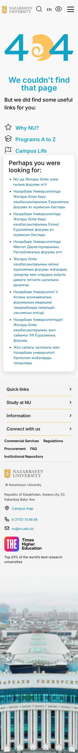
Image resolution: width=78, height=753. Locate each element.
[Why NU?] (8, 127)
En (49, 9)
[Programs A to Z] (8, 139)
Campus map (22, 508)
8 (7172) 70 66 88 (24, 520)
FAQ (33, 448)
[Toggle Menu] (70, 9)
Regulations (53, 441)
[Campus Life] (8, 150)
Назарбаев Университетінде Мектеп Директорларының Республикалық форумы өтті (37, 246)
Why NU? (27, 128)
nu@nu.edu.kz (23, 529)
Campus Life (31, 151)
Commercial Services (21, 441)
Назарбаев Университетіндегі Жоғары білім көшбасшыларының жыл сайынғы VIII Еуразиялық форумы (38, 329)
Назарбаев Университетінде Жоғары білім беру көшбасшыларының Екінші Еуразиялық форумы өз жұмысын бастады (37, 224)
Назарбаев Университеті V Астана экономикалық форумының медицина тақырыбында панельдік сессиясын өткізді (35, 302)
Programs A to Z (35, 139)
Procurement (15, 448)
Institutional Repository (23, 456)
